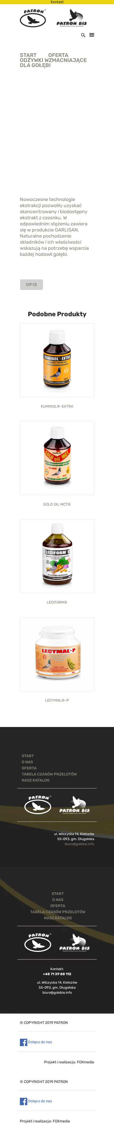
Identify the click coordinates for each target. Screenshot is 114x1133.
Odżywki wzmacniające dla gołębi (53, 63)
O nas (27, 762)
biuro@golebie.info (79, 844)
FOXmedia (85, 1062)
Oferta (58, 55)
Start (28, 55)
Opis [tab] (31, 284)
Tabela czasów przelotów (49, 774)
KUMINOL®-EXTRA (57, 406)
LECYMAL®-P (57, 700)
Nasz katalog (36, 780)
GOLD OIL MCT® (57, 504)
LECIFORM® (57, 602)
